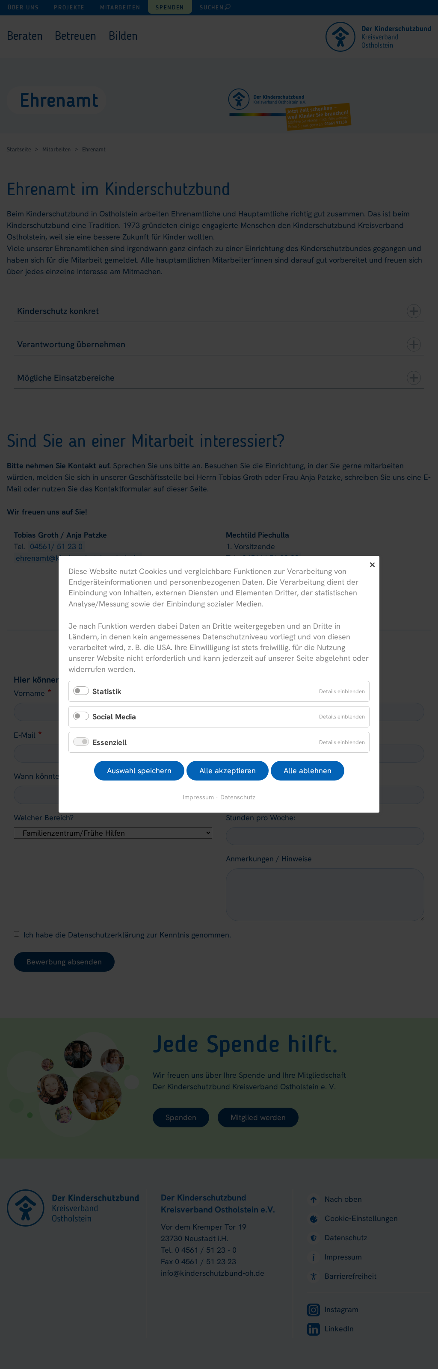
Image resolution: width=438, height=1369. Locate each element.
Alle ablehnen (307, 771)
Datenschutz (237, 797)
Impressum (198, 797)
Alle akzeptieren (227, 771)
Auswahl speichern (139, 771)
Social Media (114, 717)
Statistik (106, 691)
